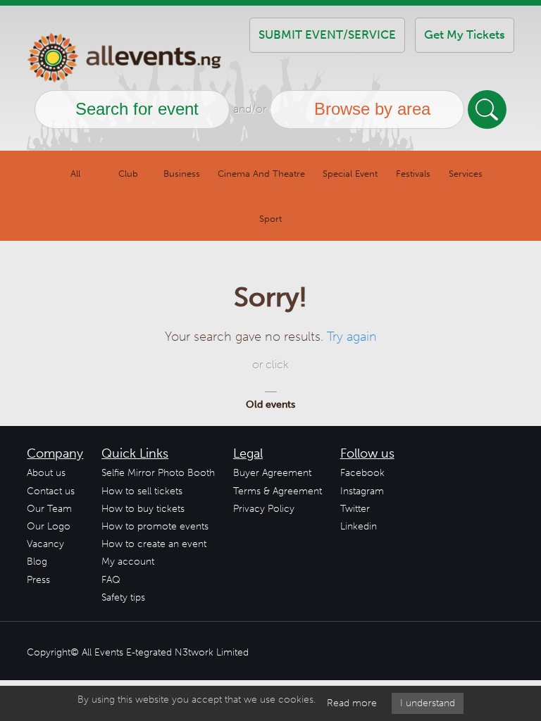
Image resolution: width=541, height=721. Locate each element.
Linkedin (358, 526)
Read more (352, 703)
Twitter (355, 509)
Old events (270, 404)
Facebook (362, 473)
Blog (37, 562)
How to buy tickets (143, 509)
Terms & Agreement (277, 491)
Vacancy (45, 544)
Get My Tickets (464, 34)
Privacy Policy (263, 509)
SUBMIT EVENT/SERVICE (327, 34)
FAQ (110, 580)
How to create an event (153, 544)
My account (127, 562)
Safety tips (123, 597)
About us (46, 473)
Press (38, 580)
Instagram (362, 491)
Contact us (51, 491)
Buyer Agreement (272, 473)
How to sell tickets (141, 491)
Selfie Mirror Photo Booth (158, 473)
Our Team (49, 509)
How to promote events (155, 526)
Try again (352, 336)
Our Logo (48, 526)
